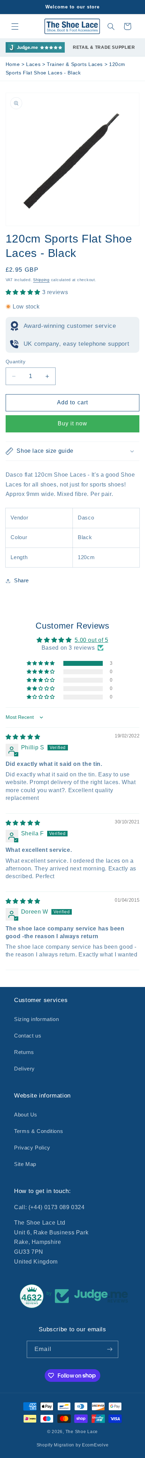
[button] (15, 26)
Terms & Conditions (38, 1131)
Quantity (15, 361)
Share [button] (21, 580)
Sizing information (36, 1019)
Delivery (24, 1069)
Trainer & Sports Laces (76, 64)
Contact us (27, 1036)
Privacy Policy (32, 1148)
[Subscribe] (109, 1349)
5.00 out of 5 (91, 640)
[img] (23, 737)
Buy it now (73, 423)
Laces (34, 64)
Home (13, 64)
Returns (24, 1052)
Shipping (41, 280)
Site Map (25, 1164)
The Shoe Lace (81, 1432)
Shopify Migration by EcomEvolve (73, 1445)
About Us (25, 1115)
